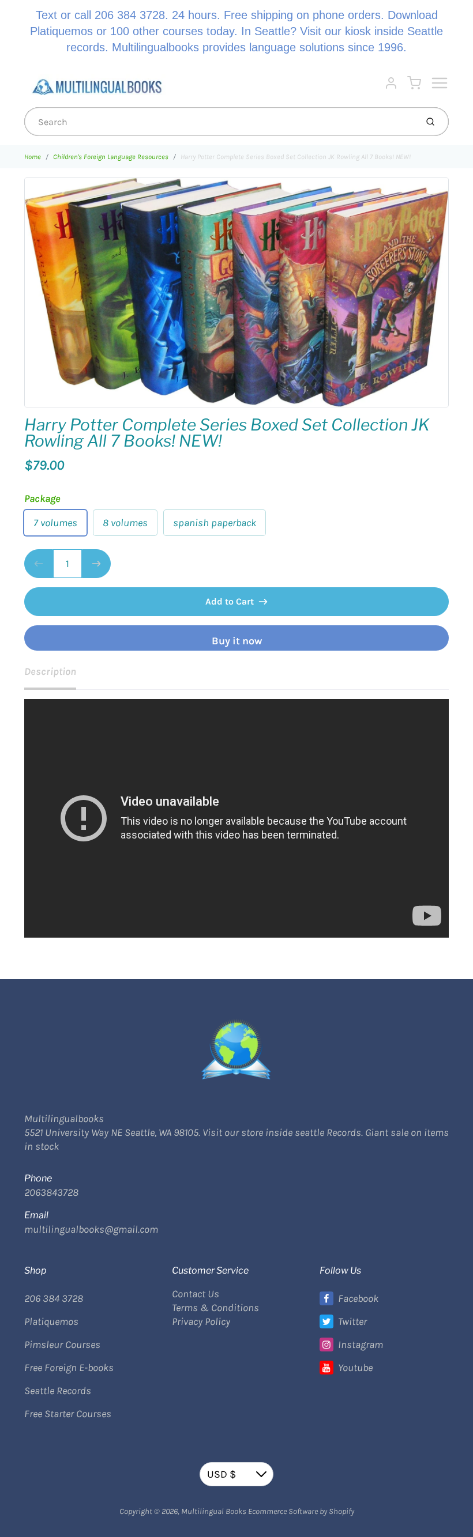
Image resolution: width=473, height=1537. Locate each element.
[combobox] (219, 121)
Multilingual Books (213, 1511)
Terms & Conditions (215, 1307)
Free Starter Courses (67, 1413)
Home (32, 157)
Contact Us (195, 1293)
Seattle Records (57, 1390)
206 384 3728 (53, 1298)
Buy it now (237, 641)
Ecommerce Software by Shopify (301, 1511)
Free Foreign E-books (69, 1367)
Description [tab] (50, 671)
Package (42, 498)
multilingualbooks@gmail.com (91, 1229)
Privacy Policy (201, 1321)
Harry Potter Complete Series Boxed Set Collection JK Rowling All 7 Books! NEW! (296, 157)
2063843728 (51, 1192)
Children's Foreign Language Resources (110, 157)
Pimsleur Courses (62, 1344)
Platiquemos (51, 1321)
